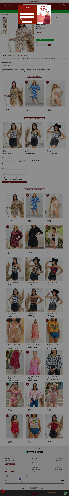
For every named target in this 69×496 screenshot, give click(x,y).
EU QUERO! (27, 22)
